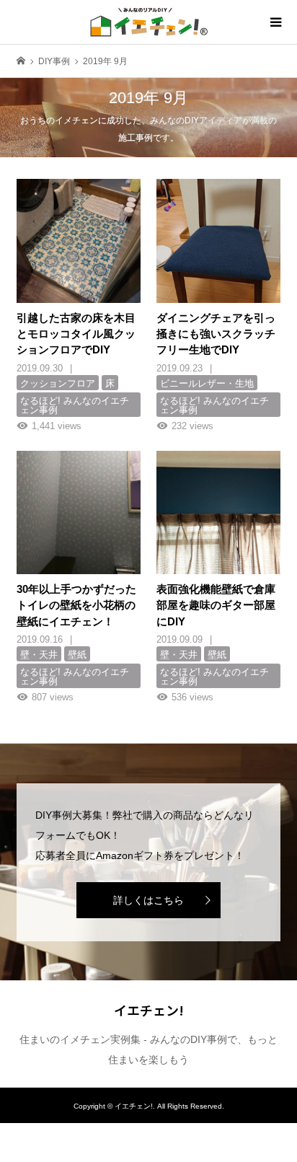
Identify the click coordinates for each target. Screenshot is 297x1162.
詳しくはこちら (148, 900)
